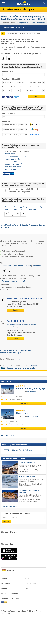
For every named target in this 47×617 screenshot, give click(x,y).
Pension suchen (10, 159)
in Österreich (32, 391)
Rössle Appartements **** (28, 462)
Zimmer (23, 87)
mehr (16, 359)
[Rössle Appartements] (6, 467)
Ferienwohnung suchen (13, 156)
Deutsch (10, 570)
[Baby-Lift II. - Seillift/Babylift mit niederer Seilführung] (23, 217)
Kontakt (4, 578)
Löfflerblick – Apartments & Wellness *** (29, 491)
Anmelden (6, 521)
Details (15, 310)
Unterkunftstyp (35, 87)
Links (27, 578)
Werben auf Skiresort (9, 593)
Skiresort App (7, 544)
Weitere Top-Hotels (9, 506)
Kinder (13, 87)
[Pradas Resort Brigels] (6, 481)
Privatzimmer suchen (12, 167)
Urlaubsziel (6, 121)
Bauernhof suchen (11, 164)
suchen (36, 96)
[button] (10, 97)
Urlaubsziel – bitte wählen (12, 79)
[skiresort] (23, 3)
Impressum (5, 583)
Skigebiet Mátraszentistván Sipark (32, 23)
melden (34, 365)
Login (27, 588)
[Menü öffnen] (3, 3)
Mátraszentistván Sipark (20, 9)
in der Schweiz (33, 416)
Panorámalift (37, 266)
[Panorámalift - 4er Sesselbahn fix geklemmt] (9, 273)
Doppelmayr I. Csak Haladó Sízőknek (16, 266)
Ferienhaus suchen (12, 162)
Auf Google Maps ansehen (12, 281)
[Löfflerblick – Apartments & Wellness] (6, 496)
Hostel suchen (10, 169)
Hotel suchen (9, 154)
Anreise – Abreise (8, 71)
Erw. (3, 87)
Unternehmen (30, 583)
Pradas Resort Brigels (27, 476)
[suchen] (43, 3)
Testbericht (23, 403)
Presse (4, 588)
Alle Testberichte (7, 435)
